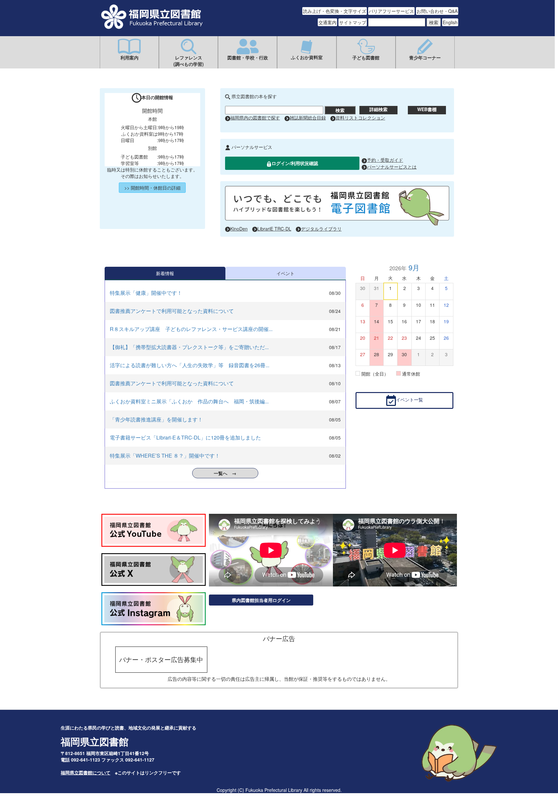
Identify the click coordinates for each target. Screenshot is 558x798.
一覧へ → (225, 473)
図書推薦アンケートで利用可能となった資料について (172, 311)
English (450, 22)
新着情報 (165, 273)
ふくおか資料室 (307, 57)
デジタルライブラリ (321, 228)
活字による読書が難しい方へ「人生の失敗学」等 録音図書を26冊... (189, 365)
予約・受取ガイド (385, 160)
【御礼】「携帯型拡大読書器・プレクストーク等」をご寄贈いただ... (189, 347)
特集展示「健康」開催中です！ (146, 292)
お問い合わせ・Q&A (437, 11)
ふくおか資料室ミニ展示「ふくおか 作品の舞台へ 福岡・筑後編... (189, 401)
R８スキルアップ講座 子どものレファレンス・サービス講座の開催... (191, 329)
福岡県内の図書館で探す (255, 117)
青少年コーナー (425, 57)
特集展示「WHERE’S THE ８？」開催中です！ (165, 455)
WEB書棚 (427, 109)
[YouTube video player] (271, 551)
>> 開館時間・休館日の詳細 (152, 187)
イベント (285, 273)
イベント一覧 (409, 400)
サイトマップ (352, 22)
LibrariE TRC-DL (274, 228)
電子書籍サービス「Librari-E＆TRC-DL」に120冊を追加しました (185, 437)
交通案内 (327, 22)
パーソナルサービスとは (392, 166)
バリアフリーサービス (391, 11)
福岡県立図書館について (85, 772)
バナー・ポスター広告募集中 (161, 659)
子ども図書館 (365, 57)
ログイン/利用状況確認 (295, 163)
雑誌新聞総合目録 (308, 117)
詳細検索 (378, 109)
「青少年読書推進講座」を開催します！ (156, 419)
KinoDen (239, 228)
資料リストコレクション (360, 117)
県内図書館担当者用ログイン (261, 600)
